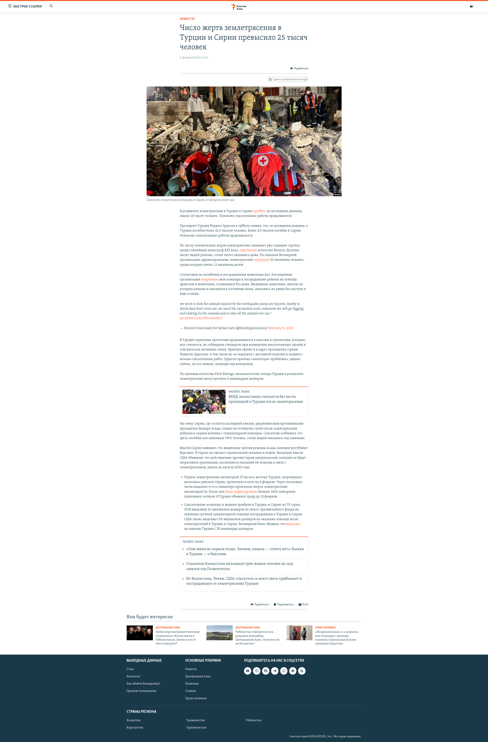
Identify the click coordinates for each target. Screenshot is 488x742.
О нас (130, 669)
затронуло (262, 260)
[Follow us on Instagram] (256, 670)
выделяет (293, 524)
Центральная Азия (168, 627)
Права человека (325, 627)
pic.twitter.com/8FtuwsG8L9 (201, 318)
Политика (192, 683)
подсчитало (248, 250)
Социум (190, 691)
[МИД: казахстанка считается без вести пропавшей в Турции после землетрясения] (204, 402)
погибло (259, 211)
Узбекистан (254, 720)
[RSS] (301, 670)
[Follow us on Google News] (292, 670)
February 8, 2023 (280, 328)
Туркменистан (196, 727)
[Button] (299, 68)
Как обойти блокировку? (143, 683)
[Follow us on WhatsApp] (283, 670)
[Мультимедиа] (471, 6)
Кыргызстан (135, 727)
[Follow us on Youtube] (247, 670)
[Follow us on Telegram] (274, 670)
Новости (187, 19)
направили (209, 279)
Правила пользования (141, 691)
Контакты (133, 676)
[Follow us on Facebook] (265, 670)
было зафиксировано (242, 492)
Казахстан (133, 720)
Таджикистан (195, 720)
